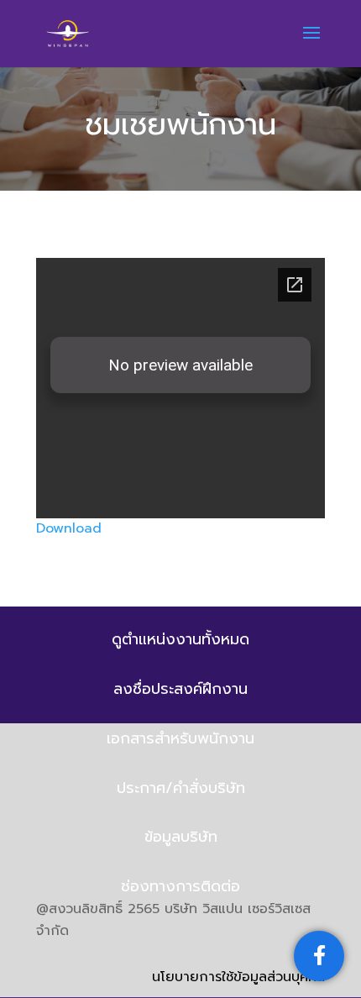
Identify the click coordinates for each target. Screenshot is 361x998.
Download (69, 528)
